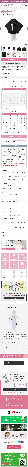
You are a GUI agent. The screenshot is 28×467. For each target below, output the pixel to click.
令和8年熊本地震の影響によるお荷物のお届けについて (14, 1)
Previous (0, 29)
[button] (26, 452)
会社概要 (8, 403)
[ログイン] (19, 5)
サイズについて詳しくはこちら (9, 194)
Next (27, 29)
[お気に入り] (16, 5)
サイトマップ (7, 405)
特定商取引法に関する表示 (18, 405)
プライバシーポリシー (17, 403)
